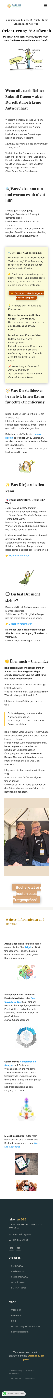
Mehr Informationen (19, 555)
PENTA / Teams (18, 1287)
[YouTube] (18, 1248)
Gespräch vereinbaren (20, 623)
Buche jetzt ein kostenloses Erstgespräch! (27, 893)
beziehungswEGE (19, 1276)
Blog (13, 1320)
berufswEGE (17, 1265)
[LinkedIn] (11, 1248)
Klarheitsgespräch (20, 1331)
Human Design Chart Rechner (25, 1326)
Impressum (16, 1378)
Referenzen (16, 1315)
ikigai (28, 947)
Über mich (16, 1309)
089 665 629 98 (20, 1239)
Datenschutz (29, 1378)
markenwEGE (17, 1271)
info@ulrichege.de (22, 1234)
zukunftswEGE (18, 1282)
